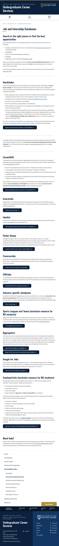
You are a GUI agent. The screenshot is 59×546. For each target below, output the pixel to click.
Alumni (43, 508)
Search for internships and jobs (15, 370)
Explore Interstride (11, 210)
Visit (37, 532)
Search (29, 18)
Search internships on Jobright (14, 348)
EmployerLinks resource (42, 48)
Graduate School (10, 491)
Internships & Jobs (11, 23)
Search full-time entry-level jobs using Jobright (20, 352)
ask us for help (7, 71)
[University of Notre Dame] (47, 517)
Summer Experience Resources (15, 480)
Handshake (8, 52)
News (37, 528)
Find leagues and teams (12, 326)
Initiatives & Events (10, 499)
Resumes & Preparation (12, 465)
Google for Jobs (27, 59)
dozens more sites (35, 144)
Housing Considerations (13, 484)
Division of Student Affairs (12, 515)
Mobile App (39, 525)
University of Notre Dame (48, 5)
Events (38, 530)
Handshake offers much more (18, 123)
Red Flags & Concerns (12, 494)
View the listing (10, 304)
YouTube (54, 530)
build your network (31, 420)
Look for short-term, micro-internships (17, 249)
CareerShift (10, 164)
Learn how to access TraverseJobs (16, 267)
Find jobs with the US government (16, 286)
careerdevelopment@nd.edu (43, 443)
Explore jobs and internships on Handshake (18, 127)
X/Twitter (54, 525)
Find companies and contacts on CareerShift (19, 190)
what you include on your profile (37, 99)
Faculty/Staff (33, 508)
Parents (52, 508)
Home (9, 18)
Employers (22, 508)
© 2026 (5, 541)
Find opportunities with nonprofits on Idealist (19, 226)
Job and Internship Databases (15, 477)
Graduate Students (8, 508)
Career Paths (8, 461)
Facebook (54, 523)
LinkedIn (8, 56)
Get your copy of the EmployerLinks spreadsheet (20, 426)
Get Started (8, 458)
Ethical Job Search (11, 487)
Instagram (54, 528)
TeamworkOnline (44, 321)
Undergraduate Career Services (16, 9)
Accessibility (39, 535)
